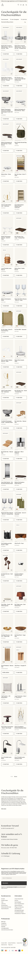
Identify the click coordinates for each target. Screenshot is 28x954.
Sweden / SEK (13, 24)
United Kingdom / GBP (14, 19)
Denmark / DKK (14, 21)
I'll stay (14, 28)
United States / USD (14, 16)
